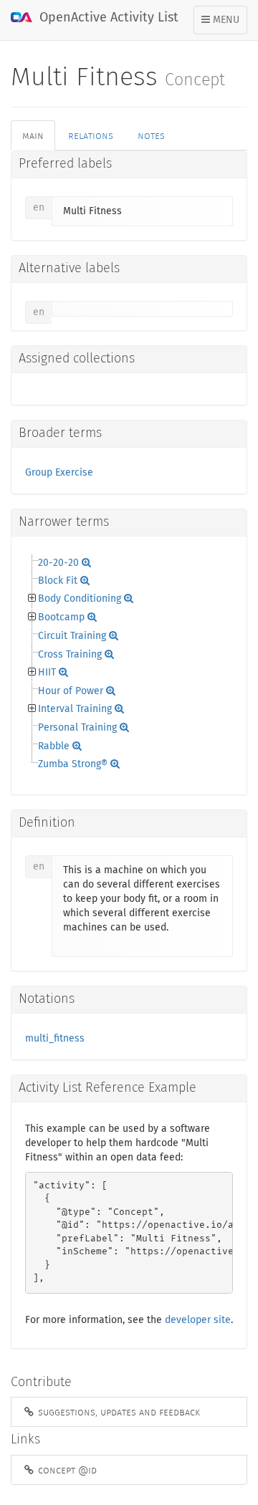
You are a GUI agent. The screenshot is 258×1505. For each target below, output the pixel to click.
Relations (90, 135)
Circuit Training (72, 636)
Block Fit (57, 581)
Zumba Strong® (73, 764)
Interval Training (75, 709)
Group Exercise (59, 473)
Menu (224, 24)
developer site (198, 1320)
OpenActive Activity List (107, 17)
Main (33, 135)
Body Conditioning (79, 599)
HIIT (47, 673)
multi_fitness (55, 1039)
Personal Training (77, 728)
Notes (151, 135)
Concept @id (66, 1470)
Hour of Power (70, 691)
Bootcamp (61, 617)
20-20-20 (58, 563)
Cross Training (70, 655)
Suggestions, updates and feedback (117, 1412)
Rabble (54, 746)
